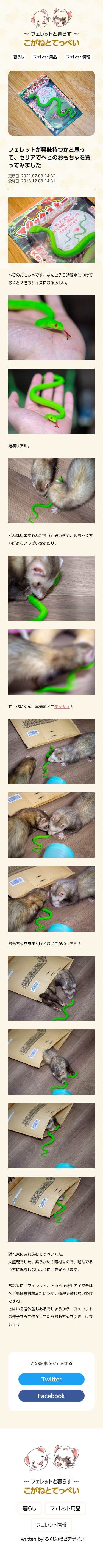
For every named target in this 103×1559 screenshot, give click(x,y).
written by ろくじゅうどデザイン (53, 1539)
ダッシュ (62, 707)
